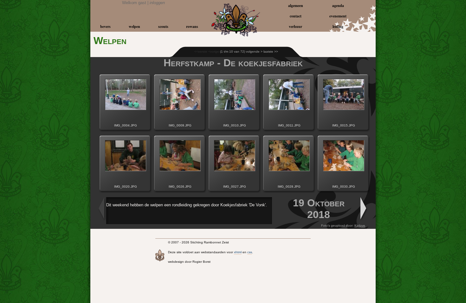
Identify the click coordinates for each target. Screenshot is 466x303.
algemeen (295, 5)
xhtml (238, 252)
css (249, 252)
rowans (192, 26)
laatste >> (270, 51)
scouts (163, 26)
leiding (338, 26)
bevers (105, 26)
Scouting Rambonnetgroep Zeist (145, 13)
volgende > (254, 51)
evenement (337, 16)
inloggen (157, 2)
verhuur (295, 26)
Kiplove (359, 225)
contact (295, 16)
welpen (134, 26)
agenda (338, 5)
